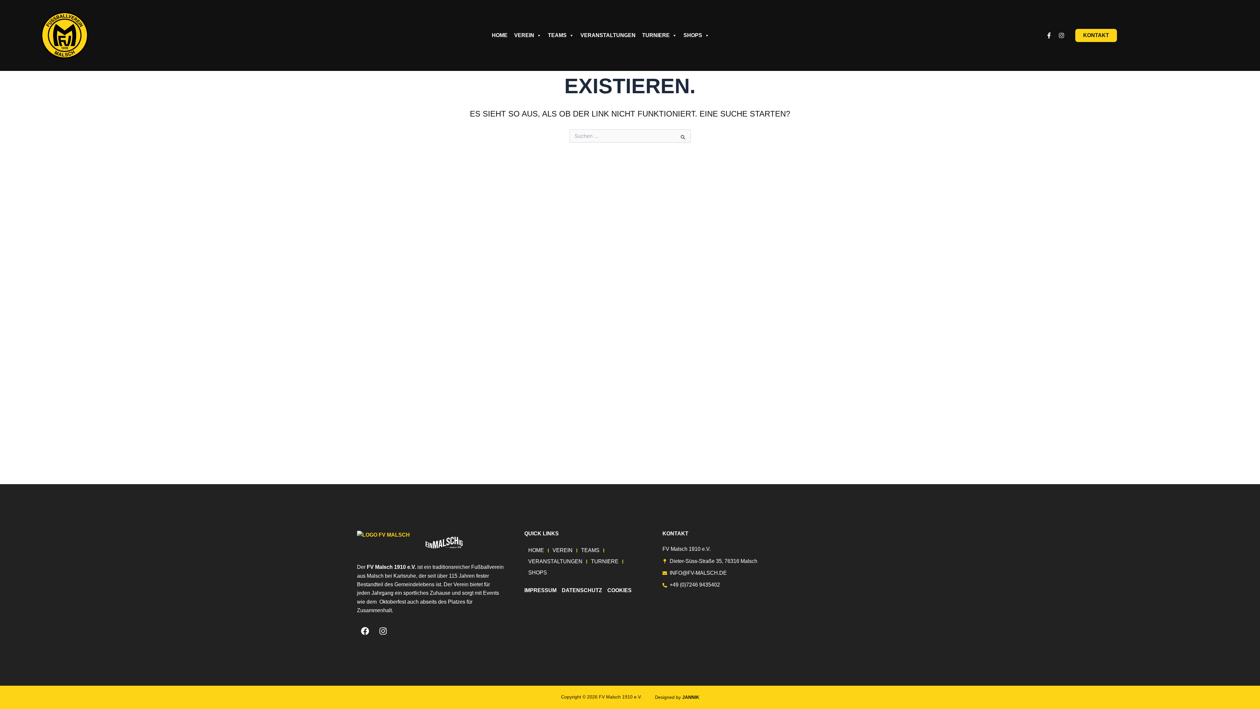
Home (500, 35)
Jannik (690, 697)
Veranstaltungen (608, 35)
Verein (524, 35)
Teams (557, 35)
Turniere (656, 35)
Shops (692, 35)
